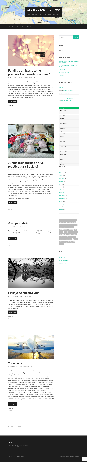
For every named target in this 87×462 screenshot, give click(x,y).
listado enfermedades (73, 231)
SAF (65, 241)
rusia (61, 241)
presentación (62, 198)
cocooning (69, 224)
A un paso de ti (18, 223)
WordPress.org (62, 263)
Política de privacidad (28, 26)
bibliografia (62, 172)
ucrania (69, 241)
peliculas (62, 239)
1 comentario (28, 296)
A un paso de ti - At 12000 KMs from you (68, 98)
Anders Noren (69, 456)
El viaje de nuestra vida (23, 293)
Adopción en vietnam (68, 90)
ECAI (61, 227)
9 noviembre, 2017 (13, 366)
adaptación (62, 219)
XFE (17, 226)
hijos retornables (63, 229)
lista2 (65, 231)
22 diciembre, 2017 (13, 296)
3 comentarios (27, 366)
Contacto (11, 26)
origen (60, 189)
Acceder (61, 255)
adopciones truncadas (64, 170)
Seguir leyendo (12, 101)
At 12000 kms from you (64, 86)
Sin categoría (62, 204)
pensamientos (69, 239)
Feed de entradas (63, 257)
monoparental (63, 234)
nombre (69, 234)
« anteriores (14, 426)
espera (61, 175)
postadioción (62, 195)
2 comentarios (24, 226)
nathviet (21, 77)
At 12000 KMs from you (43, 10)
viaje (60, 206)
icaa (75, 229)
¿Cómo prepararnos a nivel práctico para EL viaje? (26, 164)
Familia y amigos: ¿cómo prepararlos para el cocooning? (29, 72)
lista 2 (60, 184)
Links (17, 26)
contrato (75, 224)
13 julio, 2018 (12, 169)
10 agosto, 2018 (12, 77)
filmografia (61, 178)
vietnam (61, 209)
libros (61, 231)
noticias (61, 187)
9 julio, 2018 (11, 226)
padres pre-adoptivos (64, 236)
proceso (61, 201)
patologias (61, 192)
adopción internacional (71, 222)
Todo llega (15, 363)
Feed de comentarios (64, 260)
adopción (62, 222)
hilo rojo (61, 181)
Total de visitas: (63, 49)
